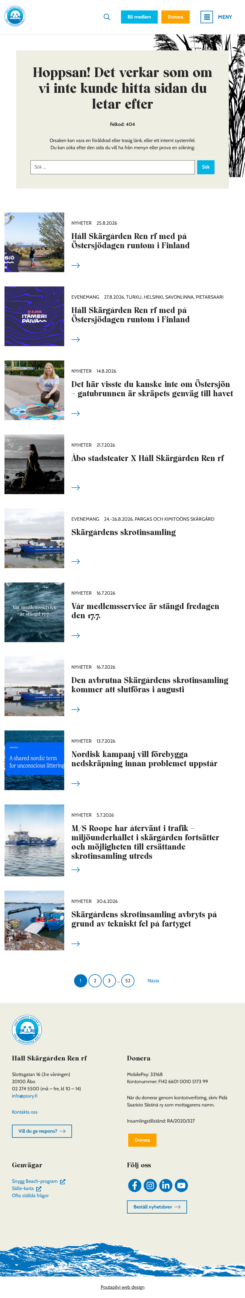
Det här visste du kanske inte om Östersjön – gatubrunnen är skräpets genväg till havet (152, 389)
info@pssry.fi (24, 1096)
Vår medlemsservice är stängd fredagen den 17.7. (145, 611)
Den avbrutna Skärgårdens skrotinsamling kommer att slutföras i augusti (149, 685)
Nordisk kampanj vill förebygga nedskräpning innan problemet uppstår (144, 759)
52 (127, 980)
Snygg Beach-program (40, 1181)
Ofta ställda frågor (30, 1195)
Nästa (153, 980)
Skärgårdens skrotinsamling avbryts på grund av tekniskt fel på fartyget (144, 919)
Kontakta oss (25, 1112)
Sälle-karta (28, 1188)
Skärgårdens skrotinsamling (123, 532)
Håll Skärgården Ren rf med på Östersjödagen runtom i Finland (130, 241)
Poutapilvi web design (123, 1287)
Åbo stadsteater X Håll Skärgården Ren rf (147, 458)
